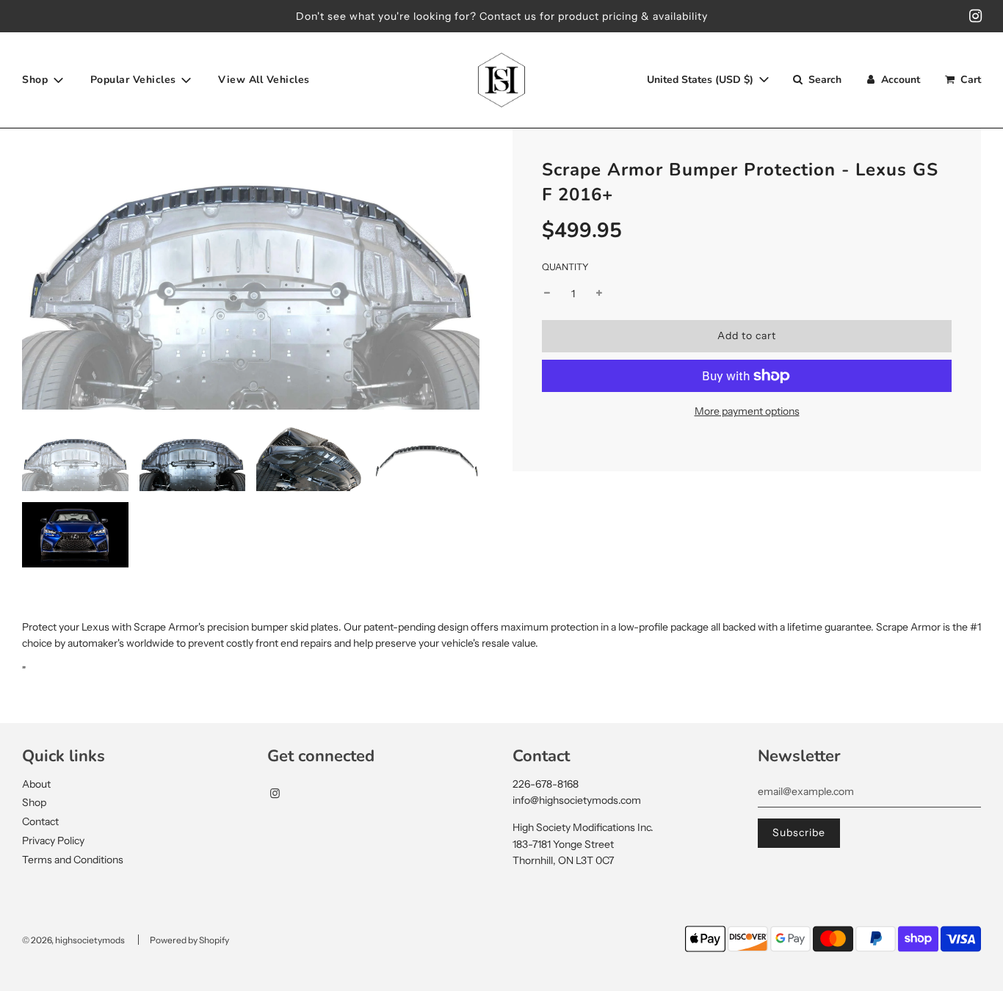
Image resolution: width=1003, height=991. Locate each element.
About (36, 784)
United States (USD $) (701, 80)
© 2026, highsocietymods (73, 939)
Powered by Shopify (189, 939)
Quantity (565, 266)
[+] (599, 293)
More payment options (747, 411)
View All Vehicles (264, 80)
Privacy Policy (53, 840)
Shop (34, 802)
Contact (40, 821)
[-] (547, 293)
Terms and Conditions (72, 859)
